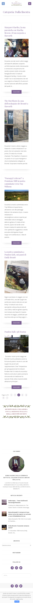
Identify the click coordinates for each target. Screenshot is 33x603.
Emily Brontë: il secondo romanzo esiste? (18, 527)
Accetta (17, 601)
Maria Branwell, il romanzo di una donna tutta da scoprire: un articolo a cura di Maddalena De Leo (19, 514)
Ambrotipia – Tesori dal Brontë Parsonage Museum (18, 501)
